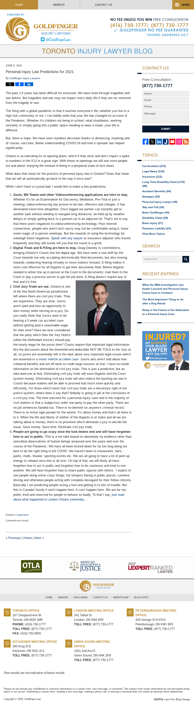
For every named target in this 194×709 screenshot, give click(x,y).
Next (39, 538)
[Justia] (165, 142)
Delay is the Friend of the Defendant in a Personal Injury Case (165, 312)
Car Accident (154, 166)
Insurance (152, 176)
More (186, 4)
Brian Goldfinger (155, 212)
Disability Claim (155, 217)
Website (59, 4)
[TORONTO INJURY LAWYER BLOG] (97, 51)
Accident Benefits (156, 191)
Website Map (121, 597)
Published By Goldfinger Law (149, 27)
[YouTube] (172, 142)
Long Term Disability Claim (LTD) (163, 183)
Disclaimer (81, 597)
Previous (13, 538)
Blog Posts (141, 597)
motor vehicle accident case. (58, 359)
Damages (151, 196)
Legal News (22, 515)
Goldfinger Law (32, 699)
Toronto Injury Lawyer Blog (42, 27)
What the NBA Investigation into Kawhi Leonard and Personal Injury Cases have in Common (165, 288)
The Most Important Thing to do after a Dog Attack (163, 301)
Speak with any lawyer (67, 238)
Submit (166, 128)
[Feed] (185, 142)
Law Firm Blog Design (172, 699)
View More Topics (153, 233)
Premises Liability (156, 228)
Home (19, 4)
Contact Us (103, 4)
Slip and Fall (153, 207)
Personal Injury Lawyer (160, 201)
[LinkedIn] (159, 142)
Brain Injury (152, 223)
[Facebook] (145, 142)
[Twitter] (152, 142)
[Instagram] (179, 142)
